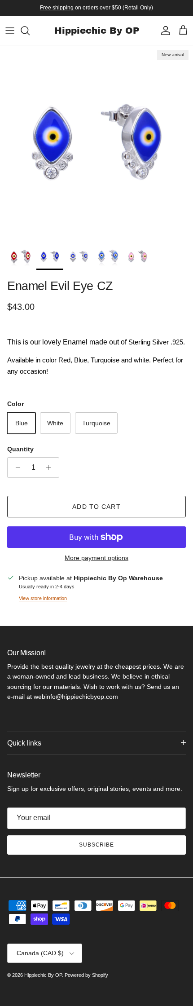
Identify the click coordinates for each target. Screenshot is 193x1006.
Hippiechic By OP (43, 975)
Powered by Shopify (86, 975)
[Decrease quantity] (15, 467)
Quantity (20, 449)
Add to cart (96, 506)
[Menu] (10, 30)
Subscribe (96, 845)
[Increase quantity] (51, 467)
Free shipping (57, 7)
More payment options (96, 557)
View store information (43, 598)
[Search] (29, 30)
